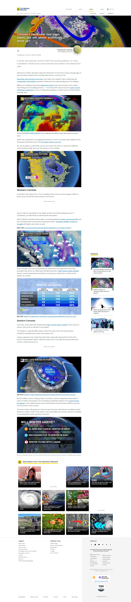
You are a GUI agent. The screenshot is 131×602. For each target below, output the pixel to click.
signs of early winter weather (57, 325)
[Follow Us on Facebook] (91, 545)
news (21, 13)
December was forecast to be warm (30, 79)
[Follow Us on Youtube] (99, 545)
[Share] (18, 51)
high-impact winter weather (69, 271)
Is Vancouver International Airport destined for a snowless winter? (47, 228)
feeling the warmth (47, 85)
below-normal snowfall (69, 219)
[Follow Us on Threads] (106, 545)
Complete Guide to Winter (31, 133)
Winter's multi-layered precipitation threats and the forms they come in (50, 395)
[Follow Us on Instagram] (95, 545)
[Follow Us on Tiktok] (103, 545)
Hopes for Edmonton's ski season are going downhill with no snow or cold (50, 316)
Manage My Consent (23, 553)
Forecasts (33, 13)
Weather (26, 13)
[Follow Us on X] (110, 545)
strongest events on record (51, 142)
